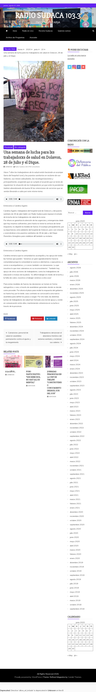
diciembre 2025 (76, 288)
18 (80, 238)
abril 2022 (74, 457)
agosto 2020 (75, 529)
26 (84, 243)
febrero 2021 (75, 503)
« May (70, 254)
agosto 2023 (75, 390)
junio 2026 (74, 276)
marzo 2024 (75, 364)
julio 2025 (74, 301)
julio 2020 (74, 533)
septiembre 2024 (77, 339)
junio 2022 (74, 449)
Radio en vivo (27, 31)
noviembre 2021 (77, 465)
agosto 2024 (75, 343)
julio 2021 (74, 482)
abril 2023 (74, 406)
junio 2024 (74, 352)
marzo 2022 (75, 461)
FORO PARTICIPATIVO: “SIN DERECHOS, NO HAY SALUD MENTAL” (33, 377)
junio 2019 (74, 588)
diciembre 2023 (76, 373)
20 (87, 238)
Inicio (15, 31)
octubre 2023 (75, 381)
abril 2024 (74, 360)
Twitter (24, 318)
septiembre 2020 (77, 524)
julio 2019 (74, 583)
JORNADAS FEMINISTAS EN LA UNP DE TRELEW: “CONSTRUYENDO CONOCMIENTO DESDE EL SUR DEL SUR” (54, 382)
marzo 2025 (75, 318)
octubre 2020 (75, 520)
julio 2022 (74, 444)
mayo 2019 (75, 592)
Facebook (10, 318)
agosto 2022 (75, 440)
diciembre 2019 (76, 562)
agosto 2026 (75, 267)
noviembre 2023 (77, 377)
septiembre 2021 (77, 474)
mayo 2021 (75, 491)
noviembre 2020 (77, 516)
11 (80, 234)
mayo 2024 (75, 356)
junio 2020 (74, 537)
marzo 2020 (75, 550)
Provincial (8, 147)
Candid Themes (74, 677)
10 (77, 234)
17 (77, 238)
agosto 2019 (75, 579)
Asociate (33, 37)
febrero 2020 (75, 554)
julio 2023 (74, 394)
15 (69, 238)
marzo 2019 (75, 600)
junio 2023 (74, 398)
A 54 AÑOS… (10, 371)
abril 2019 (74, 596)
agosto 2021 (75, 478)
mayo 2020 (75, 541)
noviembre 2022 (77, 428)
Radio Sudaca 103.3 (48, 15)
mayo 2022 (75, 453)
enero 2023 (75, 419)
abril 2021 (74, 495)
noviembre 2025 (77, 293)
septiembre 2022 (77, 436)
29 (69, 247)
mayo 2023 (75, 402)
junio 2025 (74, 305)
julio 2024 (74, 347)
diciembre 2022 (76, 423)
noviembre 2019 (77, 567)
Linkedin (52, 318)
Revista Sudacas (46, 31)
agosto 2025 (75, 297)
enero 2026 (75, 284)
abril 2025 (74, 314)
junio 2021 (74, 486)
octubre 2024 (75, 335)
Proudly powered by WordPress (28, 677)
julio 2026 (74, 272)
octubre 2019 (75, 571)
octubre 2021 (75, 470)
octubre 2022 (75, 432)
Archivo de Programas (15, 37)
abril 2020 (74, 545)
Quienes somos (64, 31)
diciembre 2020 (76, 512)
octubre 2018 (75, 604)
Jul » (75, 254)
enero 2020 (75, 558)
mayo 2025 (75, 310)
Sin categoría (20, 147)
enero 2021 (75, 508)
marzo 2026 (75, 280)
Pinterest (38, 318)
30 (73, 247)
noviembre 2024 (77, 331)
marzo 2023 (75, 411)
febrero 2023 (75, 415)
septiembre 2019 (77, 575)
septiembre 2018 (77, 609)
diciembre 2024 (76, 326)
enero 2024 (75, 369)
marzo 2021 (75, 499)
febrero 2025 (75, 322)
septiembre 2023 (77, 385)
